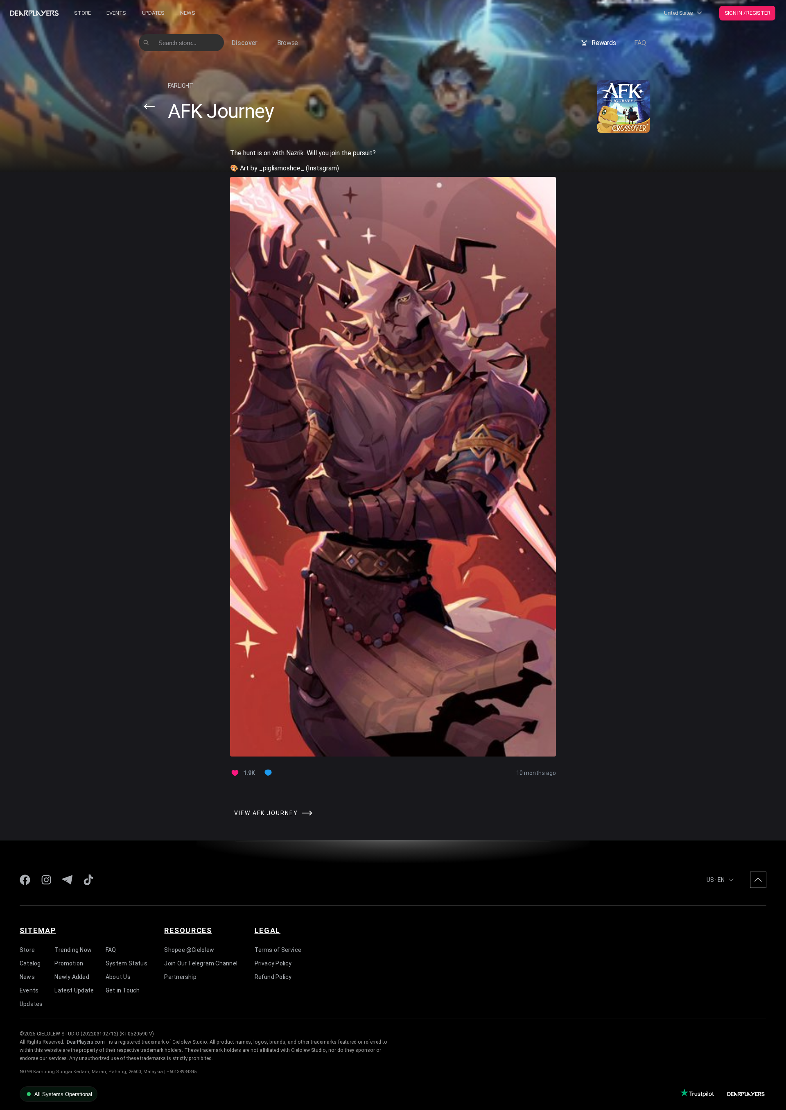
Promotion (68, 963)
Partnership (180, 977)
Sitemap (38, 930)
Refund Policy (273, 977)
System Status (126, 963)
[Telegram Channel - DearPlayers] (67, 879)
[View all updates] (149, 106)
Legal (268, 930)
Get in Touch (123, 990)
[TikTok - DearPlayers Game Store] (88, 879)
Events (116, 13)
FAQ (640, 43)
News (187, 13)
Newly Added (71, 977)
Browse (287, 43)
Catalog (30, 963)
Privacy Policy (273, 963)
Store (82, 13)
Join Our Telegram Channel (200, 963)
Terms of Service (278, 950)
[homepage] (34, 13)
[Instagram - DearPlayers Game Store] (46, 879)
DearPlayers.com (86, 1042)
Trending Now (73, 950)
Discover (244, 43)
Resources (188, 930)
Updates (153, 13)
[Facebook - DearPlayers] (25, 879)
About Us (118, 977)
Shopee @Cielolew (189, 950)
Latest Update (74, 990)
